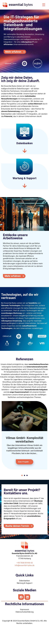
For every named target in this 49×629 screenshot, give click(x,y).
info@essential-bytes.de (24, 565)
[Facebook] (21, 597)
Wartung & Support (24, 583)
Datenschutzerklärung (25, 612)
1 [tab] (22, 477)
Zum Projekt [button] (23, 462)
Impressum (24, 609)
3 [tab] (27, 475)
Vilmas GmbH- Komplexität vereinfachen (24, 439)
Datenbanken (24, 581)
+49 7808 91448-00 (24, 563)
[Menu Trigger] (43, 5)
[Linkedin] (27, 597)
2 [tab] (24, 475)
